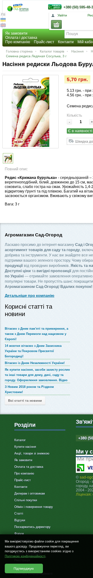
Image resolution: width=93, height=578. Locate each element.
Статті (18, 513)
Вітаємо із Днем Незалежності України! (35, 363)
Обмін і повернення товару (33, 507)
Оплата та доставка (28, 467)
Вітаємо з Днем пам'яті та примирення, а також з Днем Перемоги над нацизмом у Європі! (36, 334)
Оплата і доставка (21, 38)
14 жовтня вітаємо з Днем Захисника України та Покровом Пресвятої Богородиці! (33, 351)
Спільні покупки (25, 500)
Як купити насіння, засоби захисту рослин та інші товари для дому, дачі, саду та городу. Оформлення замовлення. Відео (37, 375)
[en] (3, 26)
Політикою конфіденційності (25, 556)
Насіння (77, 51)
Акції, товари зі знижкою (31, 453)
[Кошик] (56, 24)
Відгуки (19, 520)
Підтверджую (24, 568)
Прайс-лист (44, 42)
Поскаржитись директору (32, 527)
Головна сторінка (19, 51)
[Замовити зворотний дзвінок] (53, 6)
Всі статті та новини (25, 400)
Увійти (62, 15)
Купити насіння (25, 446)
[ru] (3, 15)
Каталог (20, 440)
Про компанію (17, 42)
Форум (19, 533)
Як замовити (16, 33)
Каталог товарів (52, 51)
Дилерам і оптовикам (29, 493)
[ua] (3, 20)
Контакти (66, 42)
